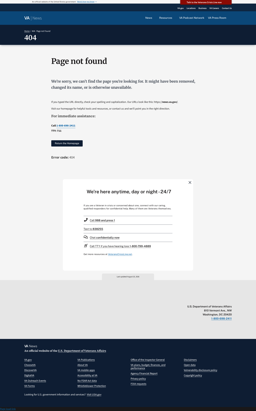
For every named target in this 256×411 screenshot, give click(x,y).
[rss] (207, 300)
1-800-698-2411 (65, 125)
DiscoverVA (30, 370)
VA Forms (29, 386)
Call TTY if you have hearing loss (120, 246)
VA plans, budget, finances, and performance (148, 366)
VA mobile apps (86, 370)
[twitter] (201, 300)
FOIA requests (138, 384)
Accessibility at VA (87, 375)
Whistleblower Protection (91, 386)
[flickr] (230, 300)
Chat (105, 237)
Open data (190, 365)
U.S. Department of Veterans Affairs (82, 351)
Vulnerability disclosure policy (200, 370)
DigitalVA (29, 375)
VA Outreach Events (35, 381)
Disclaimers (190, 360)
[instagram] (218, 300)
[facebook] (213, 300)
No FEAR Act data (87, 381)
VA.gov (28, 360)
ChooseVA (30, 365)
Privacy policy (138, 379)
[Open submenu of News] (154, 18)
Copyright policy (193, 375)
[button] (231, 18)
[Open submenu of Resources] (174, 18)
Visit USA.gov (94, 394)
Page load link (8, 409)
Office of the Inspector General (148, 360)
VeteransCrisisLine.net (120, 254)
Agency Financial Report (144, 373)
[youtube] (195, 300)
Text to (93, 228)
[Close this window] (190, 182)
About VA (82, 365)
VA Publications (86, 360)
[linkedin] (224, 300)
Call (102, 220)
